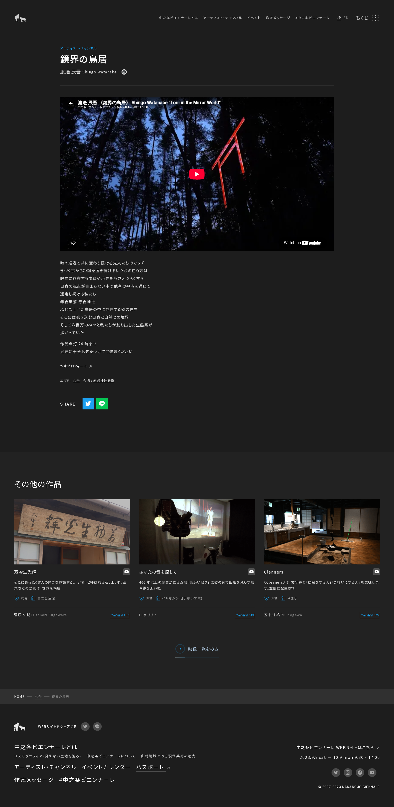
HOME (19, 696)
